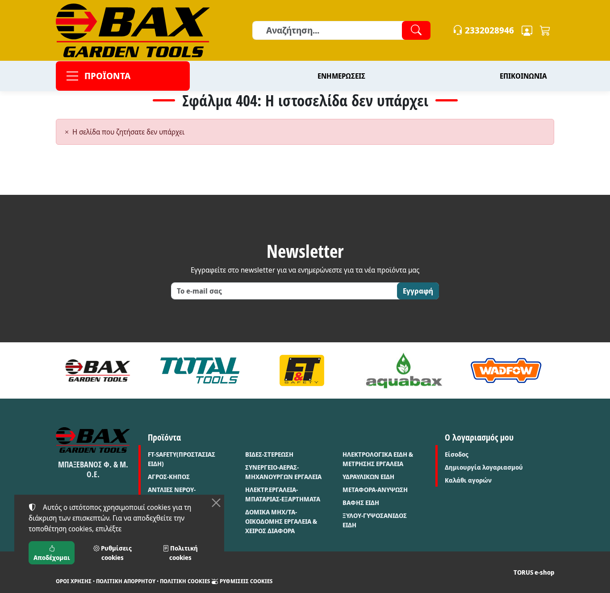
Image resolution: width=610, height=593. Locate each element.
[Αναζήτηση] (416, 30)
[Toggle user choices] (527, 30)
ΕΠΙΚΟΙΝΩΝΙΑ (523, 76)
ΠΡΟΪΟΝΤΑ (107, 76)
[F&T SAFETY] (302, 370)
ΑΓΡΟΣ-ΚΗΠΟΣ (169, 476)
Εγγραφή (418, 291)
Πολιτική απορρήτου (125, 581)
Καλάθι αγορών (468, 480)
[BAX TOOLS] (98, 370)
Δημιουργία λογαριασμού (484, 467)
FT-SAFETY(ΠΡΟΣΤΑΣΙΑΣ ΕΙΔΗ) (181, 459)
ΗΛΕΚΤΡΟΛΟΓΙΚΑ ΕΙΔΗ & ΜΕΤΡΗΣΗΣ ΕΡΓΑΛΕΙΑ (378, 459)
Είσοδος (456, 454)
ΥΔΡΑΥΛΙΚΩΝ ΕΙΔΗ (368, 476)
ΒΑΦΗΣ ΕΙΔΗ (361, 502)
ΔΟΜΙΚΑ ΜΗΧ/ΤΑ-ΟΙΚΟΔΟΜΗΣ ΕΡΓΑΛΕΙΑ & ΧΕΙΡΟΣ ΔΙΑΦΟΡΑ (281, 521)
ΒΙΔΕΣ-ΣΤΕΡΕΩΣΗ (269, 454)
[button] (545, 30)
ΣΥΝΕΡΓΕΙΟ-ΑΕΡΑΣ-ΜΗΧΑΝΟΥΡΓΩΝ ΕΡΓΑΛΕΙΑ (283, 472)
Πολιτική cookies (185, 581)
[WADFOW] (506, 370)
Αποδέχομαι (51, 557)
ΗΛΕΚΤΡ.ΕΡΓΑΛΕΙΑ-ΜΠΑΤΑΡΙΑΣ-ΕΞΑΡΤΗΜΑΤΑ (282, 494)
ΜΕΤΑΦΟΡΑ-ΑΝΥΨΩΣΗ (375, 489)
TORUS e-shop (534, 572)
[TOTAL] (200, 370)
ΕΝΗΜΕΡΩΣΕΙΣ (341, 76)
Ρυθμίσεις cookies (245, 581)
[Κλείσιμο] (216, 503)
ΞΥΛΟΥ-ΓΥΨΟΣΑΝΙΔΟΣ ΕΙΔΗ (375, 520)
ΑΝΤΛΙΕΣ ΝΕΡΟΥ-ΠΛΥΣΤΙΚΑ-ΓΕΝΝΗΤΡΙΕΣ (182, 494)
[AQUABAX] (404, 370)
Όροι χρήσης (74, 581)
